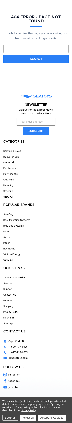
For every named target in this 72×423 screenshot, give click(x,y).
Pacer (6, 243)
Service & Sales (12, 151)
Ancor (6, 237)
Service (7, 283)
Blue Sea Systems (13, 226)
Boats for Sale (11, 157)
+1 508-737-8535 (18, 347)
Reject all (28, 417)
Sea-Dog (8, 214)
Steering (8, 191)
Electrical (8, 162)
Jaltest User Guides (14, 278)
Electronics (9, 168)
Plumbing (8, 185)
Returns (7, 300)
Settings (10, 417)
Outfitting (9, 180)
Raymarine (9, 249)
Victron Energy (11, 254)
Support (8, 289)
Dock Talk (8, 318)
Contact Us (9, 295)
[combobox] (36, 49)
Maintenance (10, 174)
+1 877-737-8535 (18, 352)
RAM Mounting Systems (16, 220)
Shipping (8, 306)
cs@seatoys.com (18, 358)
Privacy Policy (10, 312)
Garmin (7, 231)
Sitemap (8, 323)
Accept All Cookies (51, 417)
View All (8, 197)
